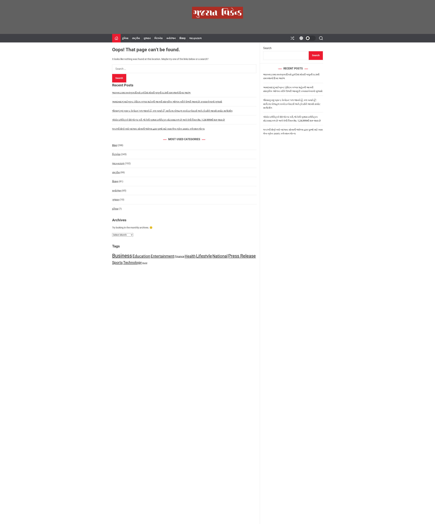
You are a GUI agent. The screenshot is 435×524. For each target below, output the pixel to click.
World (144, 263)
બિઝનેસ (158, 38)
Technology (132, 262)
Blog (114, 145)
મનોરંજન (171, 38)
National (220, 256)
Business (122, 256)
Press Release (242, 255)
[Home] (116, 38)
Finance (179, 256)
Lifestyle (204, 256)
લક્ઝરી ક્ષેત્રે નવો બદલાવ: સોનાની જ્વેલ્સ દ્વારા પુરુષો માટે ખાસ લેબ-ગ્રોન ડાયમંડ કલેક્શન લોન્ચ (158, 128)
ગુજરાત (147, 38)
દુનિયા (125, 38)
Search (267, 48)
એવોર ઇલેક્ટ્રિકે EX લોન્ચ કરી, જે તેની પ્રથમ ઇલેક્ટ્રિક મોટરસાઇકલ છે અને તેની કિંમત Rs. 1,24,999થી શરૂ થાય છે (168, 119)
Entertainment (162, 256)
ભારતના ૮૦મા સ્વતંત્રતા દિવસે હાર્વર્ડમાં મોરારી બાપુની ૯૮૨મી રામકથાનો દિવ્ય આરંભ (151, 92)
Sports (117, 262)
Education (141, 256)
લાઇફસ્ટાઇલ (195, 38)
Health (190, 256)
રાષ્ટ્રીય (136, 38)
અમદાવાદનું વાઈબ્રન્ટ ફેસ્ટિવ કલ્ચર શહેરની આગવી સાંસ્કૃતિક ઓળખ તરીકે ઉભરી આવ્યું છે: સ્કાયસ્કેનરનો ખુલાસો (167, 101)
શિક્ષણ (182, 38)
